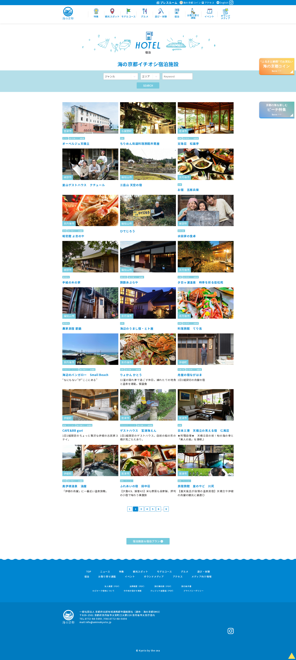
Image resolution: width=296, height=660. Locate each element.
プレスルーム (168, 3)
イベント (130, 576)
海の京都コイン (192, 2)
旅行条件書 (186, 586)
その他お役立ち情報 (133, 591)
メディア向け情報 (202, 576)
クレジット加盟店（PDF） (162, 591)
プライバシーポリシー (193, 591)
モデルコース (164, 571)
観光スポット (140, 571)
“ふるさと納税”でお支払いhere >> (276, 66)
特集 (121, 571)
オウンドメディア (154, 576)
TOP (88, 571)
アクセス (209, 2)
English (224, 2)
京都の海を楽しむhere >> (277, 110)
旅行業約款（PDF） (164, 586)
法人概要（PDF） (112, 586)
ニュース (105, 571)
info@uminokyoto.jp (98, 622)
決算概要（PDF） (138, 586)
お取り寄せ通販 (107, 576)
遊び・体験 (203, 571)
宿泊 (87, 576)
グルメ (184, 571)
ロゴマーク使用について (103, 591)
